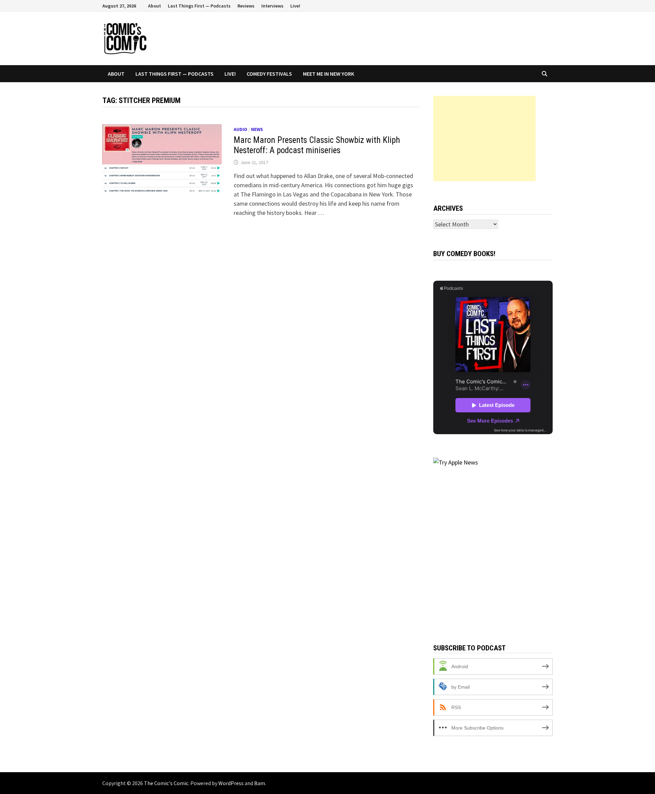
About (154, 6)
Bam (259, 783)
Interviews (272, 6)
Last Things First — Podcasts (199, 6)
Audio (240, 129)
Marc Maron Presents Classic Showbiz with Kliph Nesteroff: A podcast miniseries (317, 145)
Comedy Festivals (269, 73)
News (257, 129)
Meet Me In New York (328, 73)
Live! (295, 6)
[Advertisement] (484, 138)
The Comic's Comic (166, 783)
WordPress (231, 783)
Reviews (245, 6)
